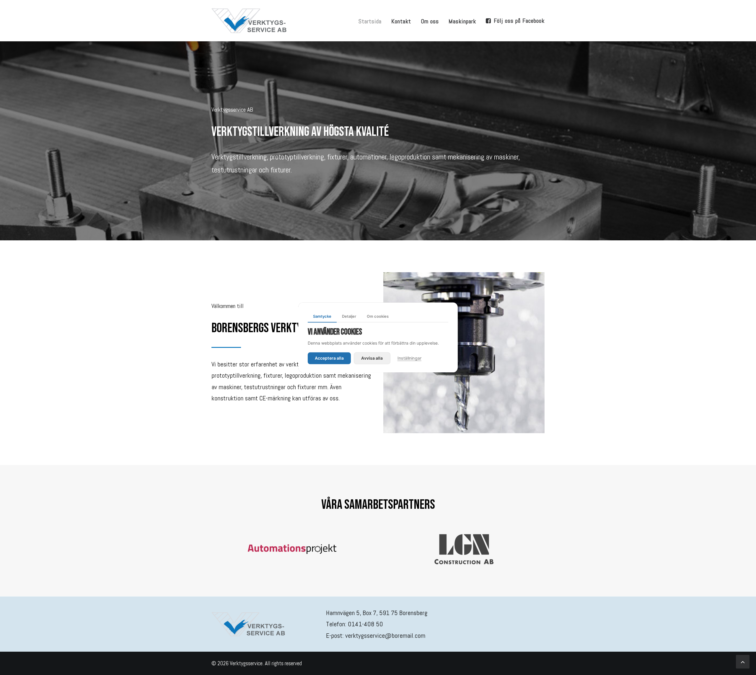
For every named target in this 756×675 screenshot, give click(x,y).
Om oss (430, 21)
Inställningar (409, 358)
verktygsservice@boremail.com (385, 635)
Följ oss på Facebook (519, 21)
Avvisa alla (372, 358)
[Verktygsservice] (249, 20)
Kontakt (401, 21)
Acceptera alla (329, 358)
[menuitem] (372, 21)
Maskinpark (462, 21)
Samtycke (322, 316)
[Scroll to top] (743, 661)
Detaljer (349, 316)
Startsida (370, 21)
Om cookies (378, 316)
